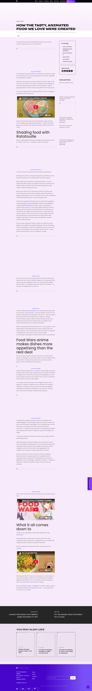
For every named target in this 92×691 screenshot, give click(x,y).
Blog (19, 634)
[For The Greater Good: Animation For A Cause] (69, 615)
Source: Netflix (36, 492)
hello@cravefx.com (21, 683)
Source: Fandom (36, 368)
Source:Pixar (35, 308)
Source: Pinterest (36, 72)
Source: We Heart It (36, 170)
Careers (34, 677)
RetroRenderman (29, 205)
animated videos (26, 586)
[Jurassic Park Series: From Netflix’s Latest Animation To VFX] (23, 615)
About (33, 674)
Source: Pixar (36, 276)
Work (33, 672)
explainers (36, 586)
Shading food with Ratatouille (67, 50)
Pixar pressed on (32, 311)
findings (50, 84)
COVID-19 (19, 533)
